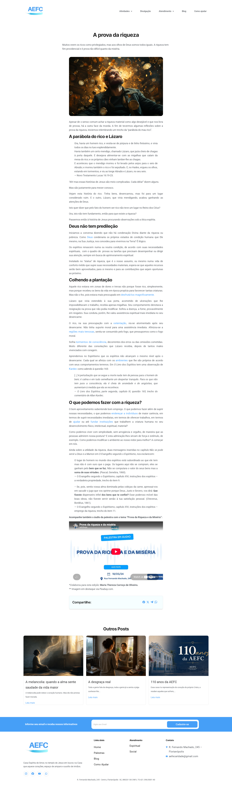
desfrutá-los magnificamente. (138, 294)
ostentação (119, 323)
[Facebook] (32, 773)
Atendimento (165, 11)
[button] (125, 11)
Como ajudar (200, 11)
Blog (184, 11)
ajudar (76, 421)
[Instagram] (26, 773)
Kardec (73, 368)
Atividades (124, 11)
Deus (90, 237)
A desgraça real (99, 682)
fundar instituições (102, 421)
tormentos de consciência (91, 342)
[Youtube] (39, 773)
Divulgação (145, 11)
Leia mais (30, 703)
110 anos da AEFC (164, 682)
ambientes (122, 360)
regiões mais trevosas (81, 331)
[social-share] (143, 602)
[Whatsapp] (46, 773)
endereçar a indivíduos (124, 413)
